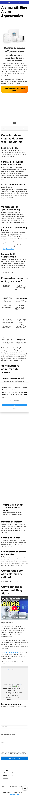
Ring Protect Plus (8, 249)
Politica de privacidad (9, 772)
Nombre (4, 726)
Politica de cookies (8, 775)
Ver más (14, 408)
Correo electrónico (8, 734)
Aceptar (14, 405)
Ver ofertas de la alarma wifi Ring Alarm (14, 89)
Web (2, 742)
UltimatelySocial (14, 794)
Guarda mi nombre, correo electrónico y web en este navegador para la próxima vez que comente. (14, 753)
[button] (14, 123)
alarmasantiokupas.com (10, 652)
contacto (5, 778)
